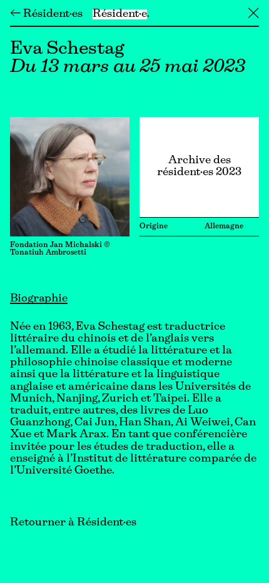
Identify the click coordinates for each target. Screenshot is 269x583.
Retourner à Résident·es (73, 523)
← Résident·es (46, 14)
